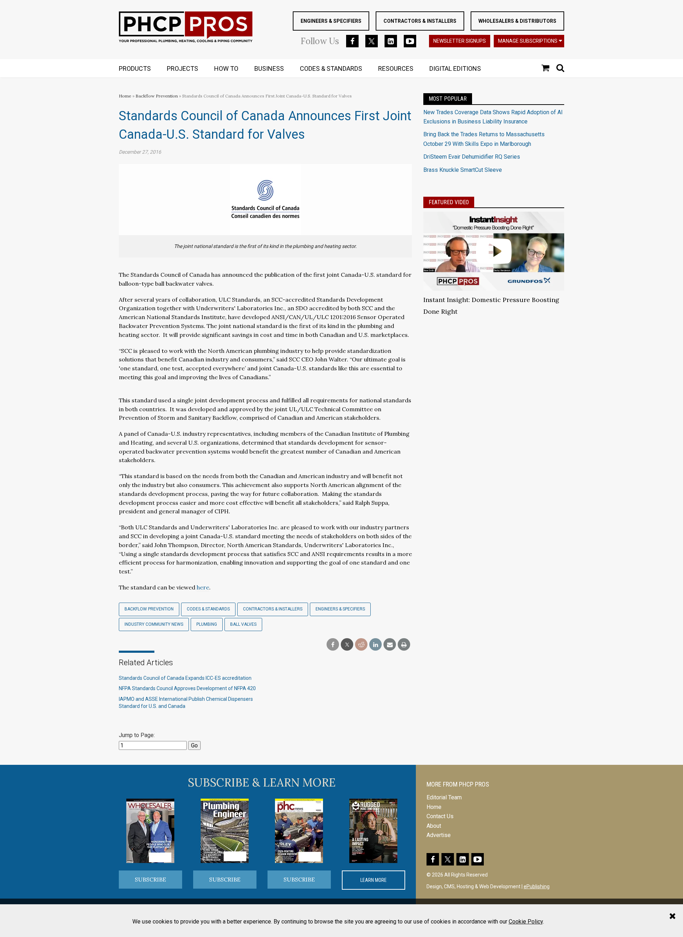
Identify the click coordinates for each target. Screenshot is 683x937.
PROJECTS (182, 68)
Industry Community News (154, 624)
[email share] (389, 644)
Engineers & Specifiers (331, 21)
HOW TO (226, 68)
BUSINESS (269, 68)
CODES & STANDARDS (331, 68)
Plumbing (206, 624)
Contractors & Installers (419, 21)
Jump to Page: (137, 735)
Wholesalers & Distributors (517, 21)
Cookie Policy (526, 921)
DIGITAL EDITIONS (455, 68)
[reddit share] (361, 644)
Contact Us (440, 816)
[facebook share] (333, 644)
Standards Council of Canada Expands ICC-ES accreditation (185, 678)
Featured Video (449, 202)
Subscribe (150, 879)
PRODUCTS (135, 68)
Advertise (439, 835)
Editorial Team (444, 797)
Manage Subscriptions (527, 41)
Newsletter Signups (459, 41)
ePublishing (537, 886)
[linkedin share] (375, 644)
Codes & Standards (208, 609)
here (203, 587)
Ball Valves (243, 624)
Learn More (373, 880)
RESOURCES (395, 68)
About (434, 825)
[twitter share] (347, 644)
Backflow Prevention (157, 96)
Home (125, 96)
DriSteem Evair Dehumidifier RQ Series (471, 156)
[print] (404, 644)
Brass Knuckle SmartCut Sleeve (462, 169)
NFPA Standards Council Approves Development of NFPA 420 (187, 688)
